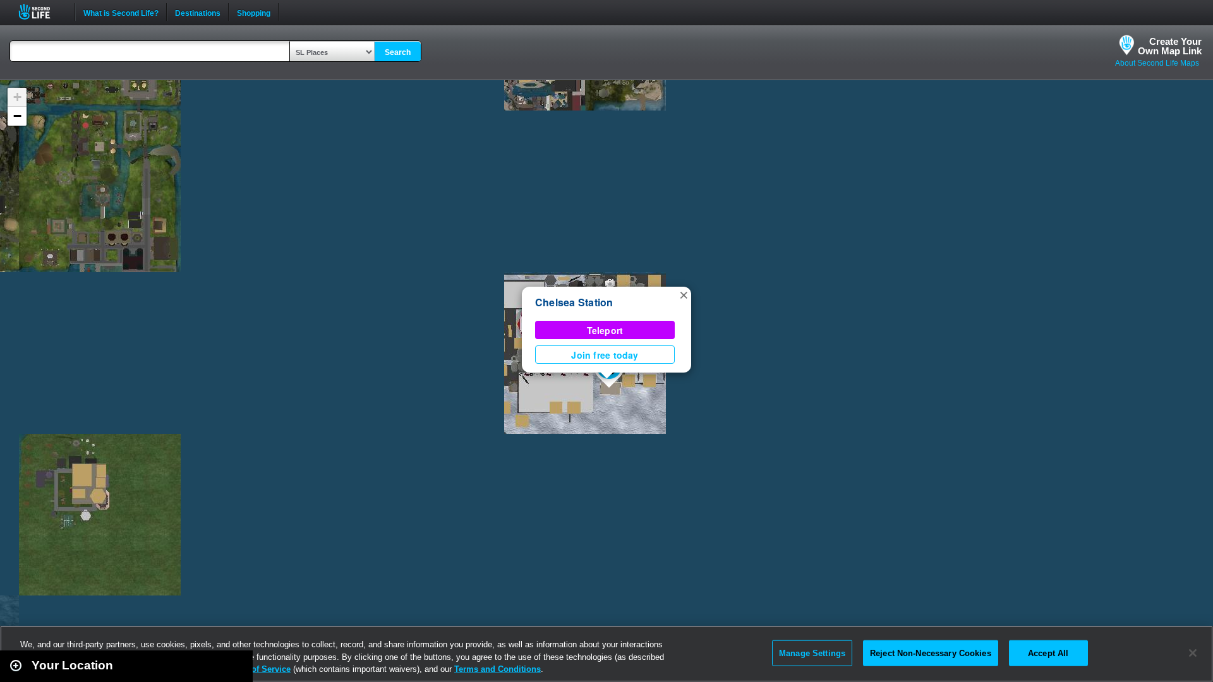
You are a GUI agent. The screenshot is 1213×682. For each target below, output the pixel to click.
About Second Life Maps (1157, 63)
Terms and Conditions (497, 669)
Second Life (41, 11)
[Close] (1193, 653)
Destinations (197, 12)
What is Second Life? (121, 12)
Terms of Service (258, 669)
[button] (683, 294)
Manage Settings (812, 652)
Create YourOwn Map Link (1170, 46)
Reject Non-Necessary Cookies (930, 652)
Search (398, 52)
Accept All (1048, 652)
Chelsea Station (574, 302)
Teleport (605, 330)
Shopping (253, 12)
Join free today (604, 355)
